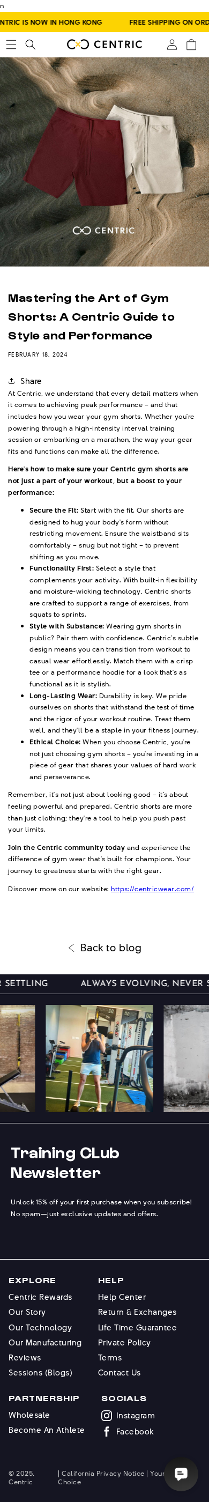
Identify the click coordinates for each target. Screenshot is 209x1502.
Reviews (25, 1357)
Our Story (27, 1312)
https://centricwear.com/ (152, 888)
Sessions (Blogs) (40, 1372)
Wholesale (29, 1414)
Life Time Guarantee (137, 1327)
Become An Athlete (47, 1430)
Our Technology (40, 1327)
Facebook (135, 1431)
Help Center (122, 1297)
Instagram (135, 1415)
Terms (110, 1357)
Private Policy (124, 1342)
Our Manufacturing (45, 1342)
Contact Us (119, 1372)
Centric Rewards (40, 1297)
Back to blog (110, 948)
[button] (11, 44)
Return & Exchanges (137, 1312)
